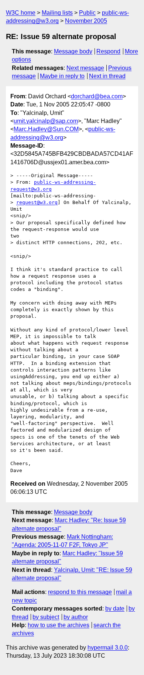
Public (87, 13)
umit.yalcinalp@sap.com (46, 121)
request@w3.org (37, 202)
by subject (45, 617)
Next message (85, 68)
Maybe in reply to (62, 76)
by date (114, 608)
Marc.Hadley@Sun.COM (46, 129)
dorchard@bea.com (97, 96)
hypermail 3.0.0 (108, 647)
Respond (108, 51)
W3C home (20, 13)
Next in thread (107, 76)
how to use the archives (58, 625)
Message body (73, 51)
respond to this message (80, 592)
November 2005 (86, 21)
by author (76, 617)
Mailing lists (57, 13)
